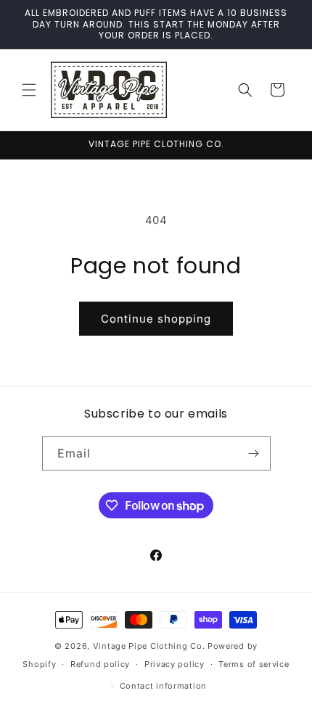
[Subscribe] (254, 453)
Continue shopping (156, 319)
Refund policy (100, 664)
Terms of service (253, 664)
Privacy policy (174, 664)
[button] (29, 90)
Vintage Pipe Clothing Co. (149, 646)
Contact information (163, 686)
